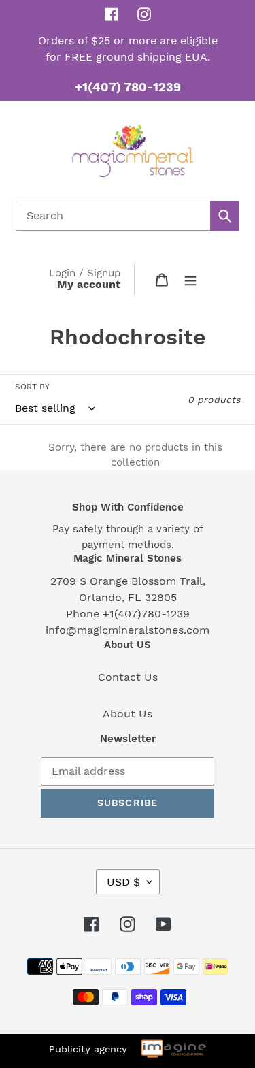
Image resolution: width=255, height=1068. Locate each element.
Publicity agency (88, 1048)
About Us (127, 713)
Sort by (32, 386)
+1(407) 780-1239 (128, 87)
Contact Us (128, 676)
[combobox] (127, 216)
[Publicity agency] (173, 1051)
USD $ (123, 881)
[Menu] (190, 279)
